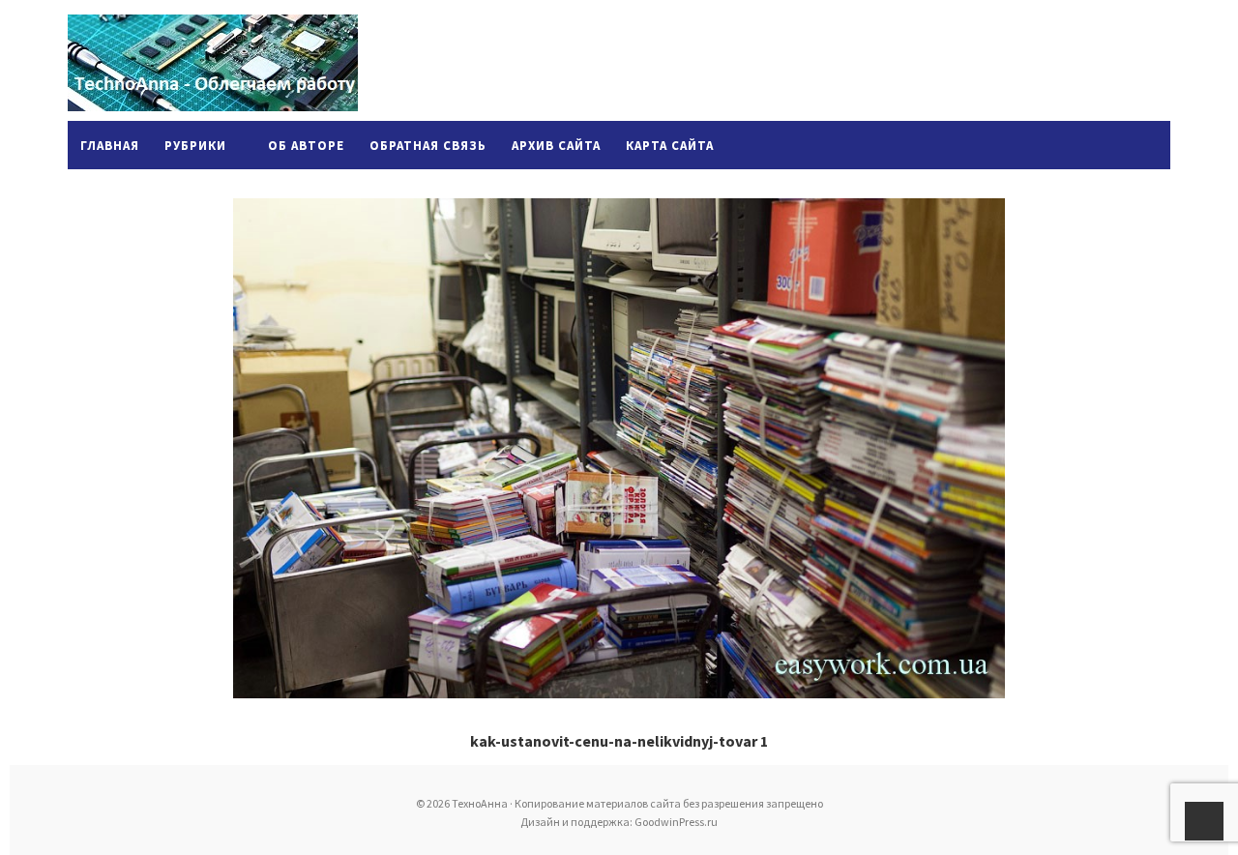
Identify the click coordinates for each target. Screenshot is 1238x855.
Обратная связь (427, 145)
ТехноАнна (213, 63)
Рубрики (195, 145)
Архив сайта (556, 145)
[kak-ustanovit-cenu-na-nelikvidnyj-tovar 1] (619, 448)
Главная (109, 145)
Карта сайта (670, 145)
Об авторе (306, 145)
